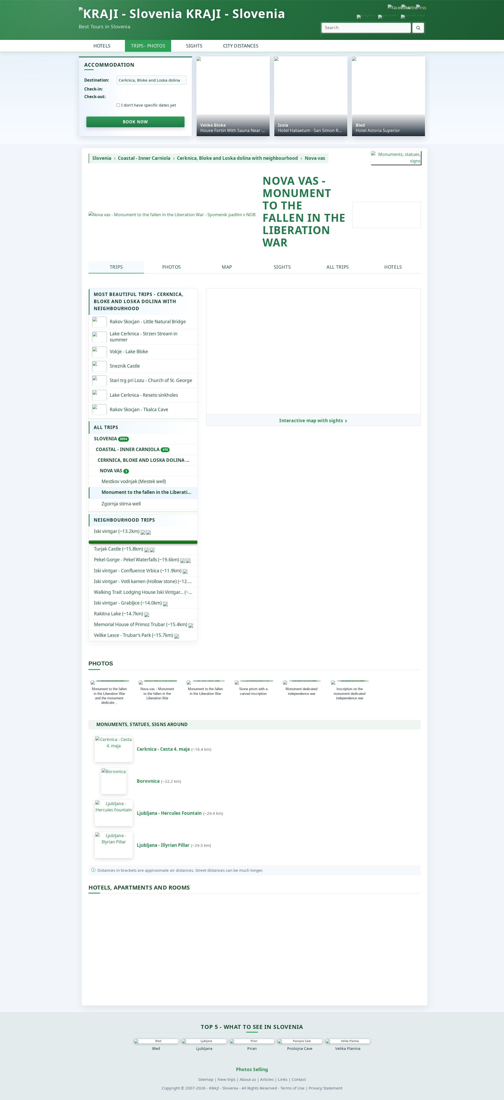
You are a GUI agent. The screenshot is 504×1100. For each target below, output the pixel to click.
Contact (299, 1079)
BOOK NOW (135, 121)
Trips (116, 267)
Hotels (101, 46)
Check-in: (93, 89)
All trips (338, 267)
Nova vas (315, 158)
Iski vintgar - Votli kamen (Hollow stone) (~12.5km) (145, 581)
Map (227, 267)
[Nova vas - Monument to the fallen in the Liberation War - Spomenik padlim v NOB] (171, 214)
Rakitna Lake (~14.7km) (118, 614)
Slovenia (101, 158)
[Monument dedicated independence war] (303, 682)
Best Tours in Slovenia (104, 26)
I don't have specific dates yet (148, 105)
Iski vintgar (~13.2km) (116, 531)
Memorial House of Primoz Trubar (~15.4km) (140, 624)
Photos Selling (252, 1069)
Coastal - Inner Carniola (144, 158)
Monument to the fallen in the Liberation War (149, 492)
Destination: (96, 80)
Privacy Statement (325, 1088)
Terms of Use (292, 1088)
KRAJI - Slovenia (235, 13)
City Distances (240, 46)
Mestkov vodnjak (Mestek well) (134, 481)
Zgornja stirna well (121, 504)
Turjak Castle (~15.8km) (118, 549)
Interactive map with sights (311, 421)
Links (282, 1079)
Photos (171, 267)
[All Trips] (143, 542)
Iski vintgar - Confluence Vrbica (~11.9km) (137, 571)
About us (248, 1079)
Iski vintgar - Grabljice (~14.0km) (128, 603)
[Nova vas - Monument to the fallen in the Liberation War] (158, 682)
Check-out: (95, 96)
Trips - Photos (148, 46)
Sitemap (205, 1079)
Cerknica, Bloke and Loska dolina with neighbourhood (237, 158)
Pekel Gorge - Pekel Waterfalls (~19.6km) (136, 560)
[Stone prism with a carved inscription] (254, 682)
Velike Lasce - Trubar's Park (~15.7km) (133, 635)
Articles (267, 1079)
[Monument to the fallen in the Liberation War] (206, 682)
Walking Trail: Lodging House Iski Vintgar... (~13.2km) (145, 592)
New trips (226, 1079)
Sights (194, 46)
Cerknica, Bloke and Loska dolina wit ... (147, 460)
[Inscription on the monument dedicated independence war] (351, 682)
